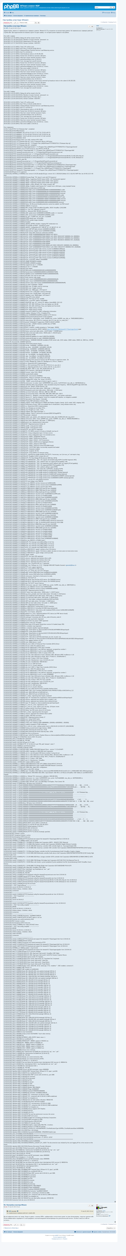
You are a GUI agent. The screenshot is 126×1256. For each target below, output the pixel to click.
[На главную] (11, 6)
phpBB (56, 1235)
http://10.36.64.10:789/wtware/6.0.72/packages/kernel (62, 329)
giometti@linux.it (71, 565)
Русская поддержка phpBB (59, 1237)
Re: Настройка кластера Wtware (15, 1205)
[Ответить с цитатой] (92, 26)
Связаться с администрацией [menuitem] (83, 1231)
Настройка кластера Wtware (15, 20)
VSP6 (97, 25)
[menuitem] (12, 12)
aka (97, 1204)
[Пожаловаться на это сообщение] (89, 26)
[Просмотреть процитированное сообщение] (18, 1211)
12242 (103, 1210)
